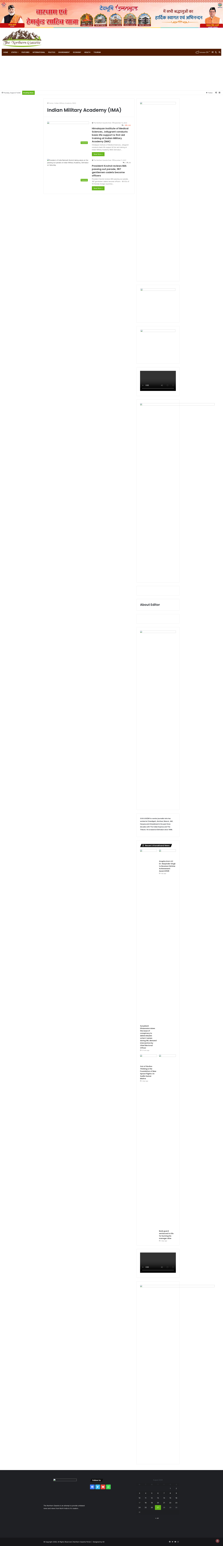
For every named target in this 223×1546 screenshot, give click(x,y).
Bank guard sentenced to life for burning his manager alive (166, 1235)
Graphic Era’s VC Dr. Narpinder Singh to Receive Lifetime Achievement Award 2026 (167, 866)
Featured (25, 52)
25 (146, 1507)
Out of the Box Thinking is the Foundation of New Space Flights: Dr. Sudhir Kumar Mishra (148, 1072)
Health (87, 52)
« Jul (157, 1518)
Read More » (98, 154)
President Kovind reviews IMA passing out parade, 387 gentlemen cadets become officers (109, 170)
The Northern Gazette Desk (103, 123)
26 (152, 1507)
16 (176, 1498)
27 (158, 1507)
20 (158, 1503)
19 (152, 1503)
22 (170, 1503)
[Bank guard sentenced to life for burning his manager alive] (167, 1142)
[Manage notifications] (217, 1541)
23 (176, 1503)
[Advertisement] (111, 73)
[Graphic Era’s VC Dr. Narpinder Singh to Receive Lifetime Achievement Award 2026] (167, 854)
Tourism (97, 52)
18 (145, 1503)
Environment (64, 52)
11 (145, 1498)
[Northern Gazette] (22, 38)
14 (164, 1498)
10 (139, 1498)
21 (164, 1503)
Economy (77, 52)
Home (5, 52)
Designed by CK (98, 1542)
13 (158, 1498)
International (39, 52)
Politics (51, 52)
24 (139, 1507)
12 (152, 1498)
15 (170, 1498)
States (14, 52)
